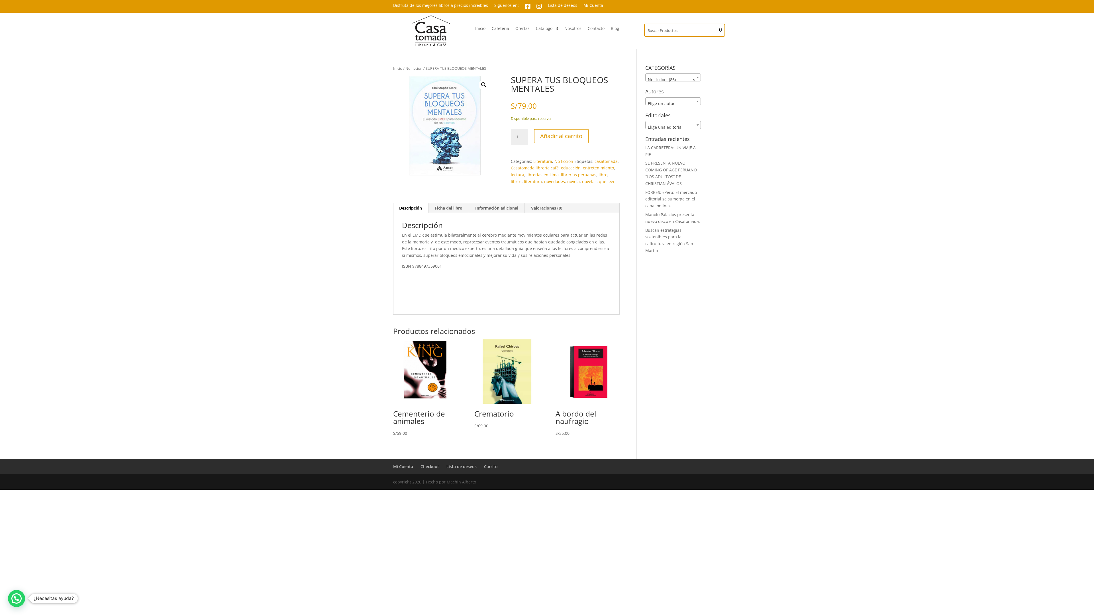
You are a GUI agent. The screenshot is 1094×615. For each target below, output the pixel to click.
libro (603, 174)
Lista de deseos (562, 5)
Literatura (542, 161)
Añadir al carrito (561, 136)
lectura (517, 174)
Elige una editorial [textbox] (665, 127)
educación (571, 168)
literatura (533, 181)
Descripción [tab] (410, 208)
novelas (589, 181)
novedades (554, 181)
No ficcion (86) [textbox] (671, 79)
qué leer (607, 181)
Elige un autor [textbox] (661, 103)
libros (516, 181)
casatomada (606, 161)
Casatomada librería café (535, 168)
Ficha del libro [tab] (448, 208)
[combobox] (673, 77)
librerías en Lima (542, 174)
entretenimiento (598, 168)
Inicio (480, 28)
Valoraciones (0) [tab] (546, 208)
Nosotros (572, 28)
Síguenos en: (506, 5)
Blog (615, 28)
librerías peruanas (578, 174)
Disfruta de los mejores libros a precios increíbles (440, 5)
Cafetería (500, 28)
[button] (484, 85)
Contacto (596, 28)
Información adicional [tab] (496, 208)
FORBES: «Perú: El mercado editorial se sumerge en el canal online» (671, 199)
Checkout (430, 466)
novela (573, 181)
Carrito (491, 466)
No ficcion (414, 68)
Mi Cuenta (593, 5)
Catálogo (544, 28)
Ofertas (522, 28)
